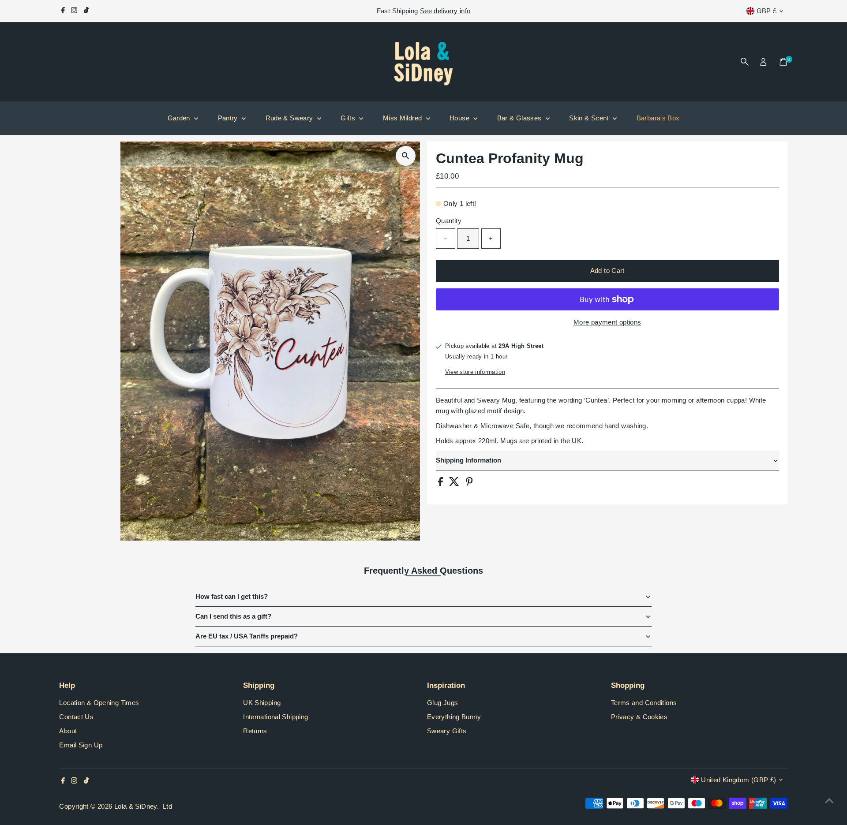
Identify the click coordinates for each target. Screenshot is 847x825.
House (460, 118)
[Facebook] (63, 11)
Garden (180, 118)
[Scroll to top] (829, 801)
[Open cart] (783, 62)
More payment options (607, 322)
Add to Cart (607, 270)
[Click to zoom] (406, 156)
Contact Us (76, 716)
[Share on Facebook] (441, 483)
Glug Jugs (442, 702)
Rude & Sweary (290, 118)
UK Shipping (262, 702)
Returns (255, 731)
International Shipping (275, 716)
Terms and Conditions (644, 702)
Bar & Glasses (520, 118)
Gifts (349, 118)
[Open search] (745, 62)
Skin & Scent (590, 118)
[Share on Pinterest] (469, 483)
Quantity (448, 220)
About (68, 731)
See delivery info (445, 11)
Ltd (167, 806)
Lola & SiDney (135, 806)
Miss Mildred (403, 118)
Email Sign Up (80, 745)
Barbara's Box (658, 118)
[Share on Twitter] (455, 483)
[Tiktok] (86, 11)
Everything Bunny (454, 716)
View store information (475, 372)
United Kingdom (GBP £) (738, 780)
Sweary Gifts (447, 731)
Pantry (229, 118)
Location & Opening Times (99, 702)
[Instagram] (74, 11)
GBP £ (767, 11)
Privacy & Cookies (639, 716)
